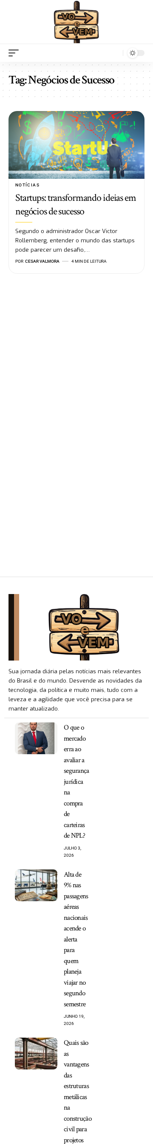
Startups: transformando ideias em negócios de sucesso (75, 204)
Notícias (27, 185)
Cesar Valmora (42, 261)
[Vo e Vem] (76, 22)
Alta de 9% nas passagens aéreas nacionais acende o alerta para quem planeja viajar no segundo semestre (76, 939)
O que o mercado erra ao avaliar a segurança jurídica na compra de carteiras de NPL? (76, 781)
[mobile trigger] (15, 53)
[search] (114, 53)
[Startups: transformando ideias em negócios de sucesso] (76, 145)
